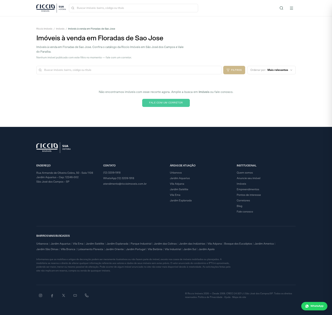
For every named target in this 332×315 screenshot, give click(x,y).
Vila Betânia (155, 249)
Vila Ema (175, 195)
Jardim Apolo (206, 249)
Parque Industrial (141, 243)
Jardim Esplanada (181, 200)
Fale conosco (245, 211)
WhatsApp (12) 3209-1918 (118, 178)
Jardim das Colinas (165, 243)
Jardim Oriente (114, 249)
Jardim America (264, 243)
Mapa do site (239, 297)
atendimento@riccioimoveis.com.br (125, 184)
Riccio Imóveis (44, 29)
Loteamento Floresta (90, 249)
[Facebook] (52, 295)
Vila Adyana (177, 184)
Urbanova (176, 172)
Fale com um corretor (166, 103)
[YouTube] (75, 295)
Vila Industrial (173, 249)
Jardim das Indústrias (192, 243)
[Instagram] (40, 295)
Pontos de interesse (249, 195)
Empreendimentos (248, 189)
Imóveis (60, 29)
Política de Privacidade (210, 297)
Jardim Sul (189, 249)
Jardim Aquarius (180, 178)
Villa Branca (68, 249)
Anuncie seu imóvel (248, 178)
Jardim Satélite (179, 189)
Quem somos (245, 172)
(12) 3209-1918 (112, 172)
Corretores (243, 200)
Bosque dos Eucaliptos (238, 243)
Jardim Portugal (135, 249)
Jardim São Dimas (47, 249)
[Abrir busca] (281, 8)
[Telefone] (86, 295)
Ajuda (227, 297)
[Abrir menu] (291, 8)
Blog (239, 206)
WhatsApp (317, 306)
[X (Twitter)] (63, 295)
